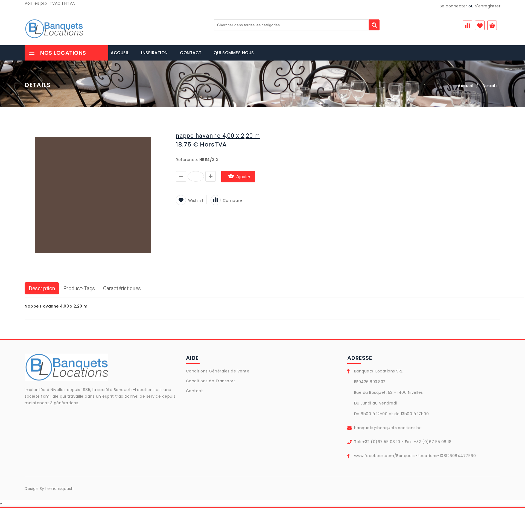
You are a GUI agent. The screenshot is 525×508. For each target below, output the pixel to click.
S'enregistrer (488, 6)
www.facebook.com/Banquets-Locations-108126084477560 (415, 455)
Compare (232, 200)
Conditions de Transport (210, 381)
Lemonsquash (59, 488)
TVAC (55, 3)
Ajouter (243, 176)
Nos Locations (63, 53)
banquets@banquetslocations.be (388, 427)
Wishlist (195, 200)
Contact (194, 391)
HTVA (69, 3)
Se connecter (453, 6)
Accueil (466, 85)
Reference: (187, 159)
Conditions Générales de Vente (218, 371)
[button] (156, 131)
